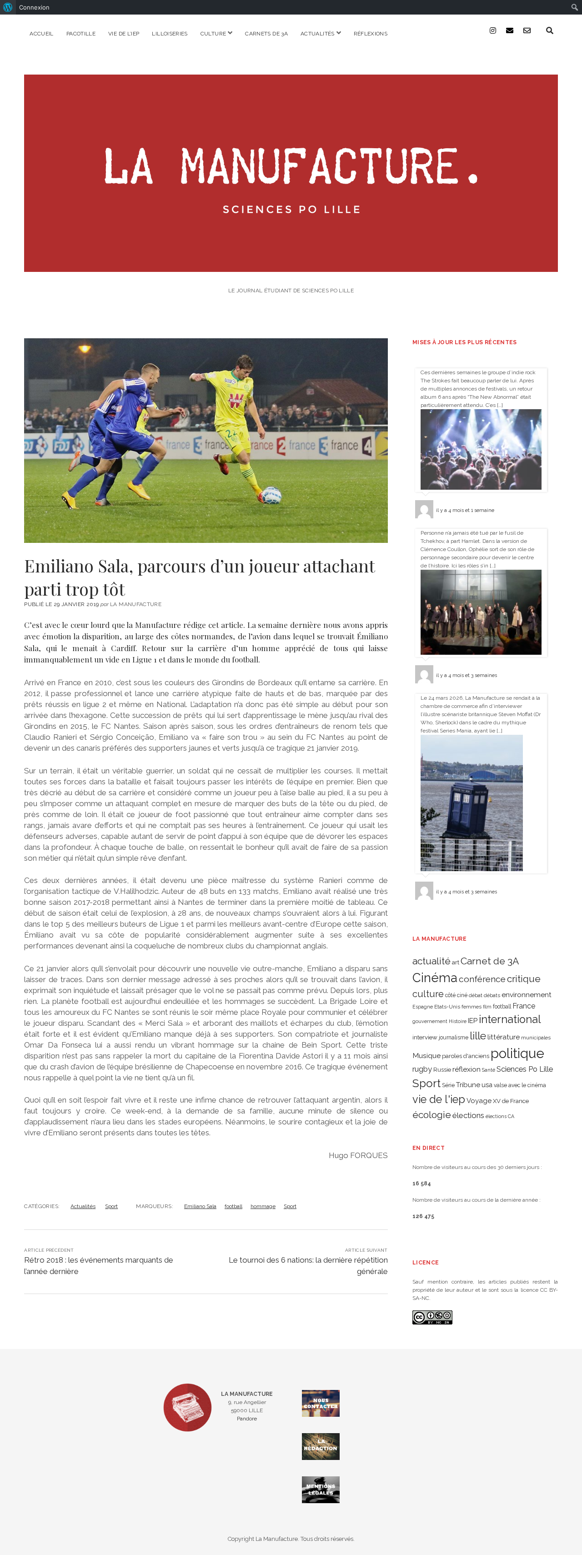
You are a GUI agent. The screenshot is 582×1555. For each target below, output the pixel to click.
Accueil (42, 33)
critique (524, 978)
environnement (527, 994)
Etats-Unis (447, 1006)
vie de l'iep (438, 1099)
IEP (472, 1021)
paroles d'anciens (465, 1056)
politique (517, 1053)
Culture (213, 33)
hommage (263, 1206)
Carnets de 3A (266, 33)
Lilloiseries (169, 33)
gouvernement (429, 1021)
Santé (488, 1070)
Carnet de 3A (490, 961)
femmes (472, 1006)
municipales (536, 1037)
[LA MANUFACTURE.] (290, 266)
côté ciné (456, 995)
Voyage (479, 1101)
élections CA (500, 1116)
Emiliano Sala (200, 1206)
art (455, 962)
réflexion (466, 1069)
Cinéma (434, 977)
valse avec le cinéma (520, 1085)
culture (428, 993)
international (510, 1019)
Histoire (458, 1021)
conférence (482, 979)
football (233, 1206)
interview (424, 1037)
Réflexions (371, 33)
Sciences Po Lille (525, 1069)
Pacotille (80, 33)
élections (468, 1115)
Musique (426, 1055)
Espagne (422, 1006)
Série (448, 1085)
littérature (503, 1037)
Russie (442, 1069)
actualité (431, 961)
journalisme (453, 1037)
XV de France (511, 1101)
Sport (111, 1206)
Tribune (468, 1085)
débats (492, 995)
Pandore (247, 1418)
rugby (422, 1068)
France (523, 1006)
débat (475, 995)
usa (487, 1084)
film (487, 1006)
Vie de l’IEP (123, 33)
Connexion (34, 7)
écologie (431, 1114)
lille (478, 1035)
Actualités (318, 33)
